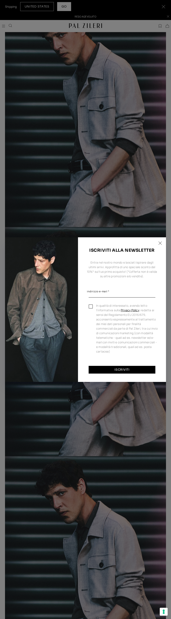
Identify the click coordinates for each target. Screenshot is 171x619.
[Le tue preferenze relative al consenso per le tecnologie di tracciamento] (164, 612)
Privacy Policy (130, 310)
